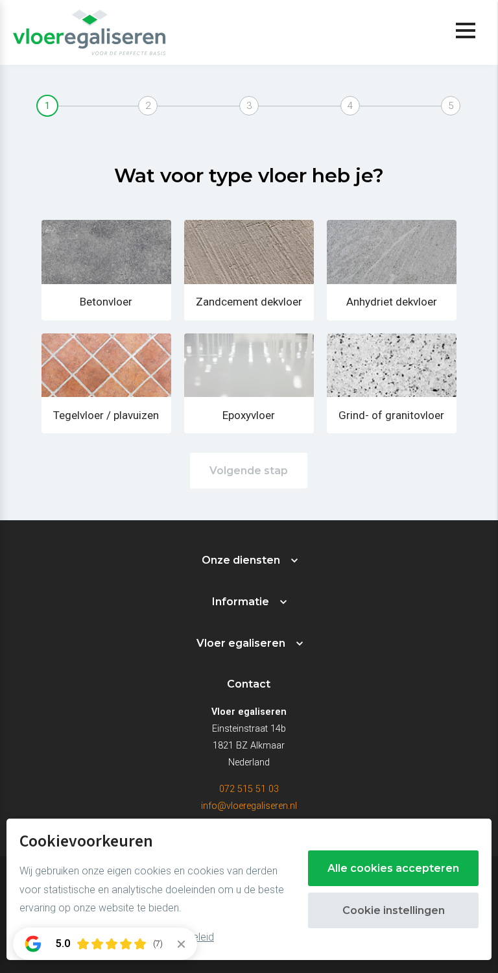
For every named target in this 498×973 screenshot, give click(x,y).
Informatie (240, 601)
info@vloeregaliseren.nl (249, 805)
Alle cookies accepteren (393, 868)
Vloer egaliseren (240, 643)
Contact (248, 684)
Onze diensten (241, 560)
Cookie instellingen (393, 910)
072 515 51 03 (249, 789)
